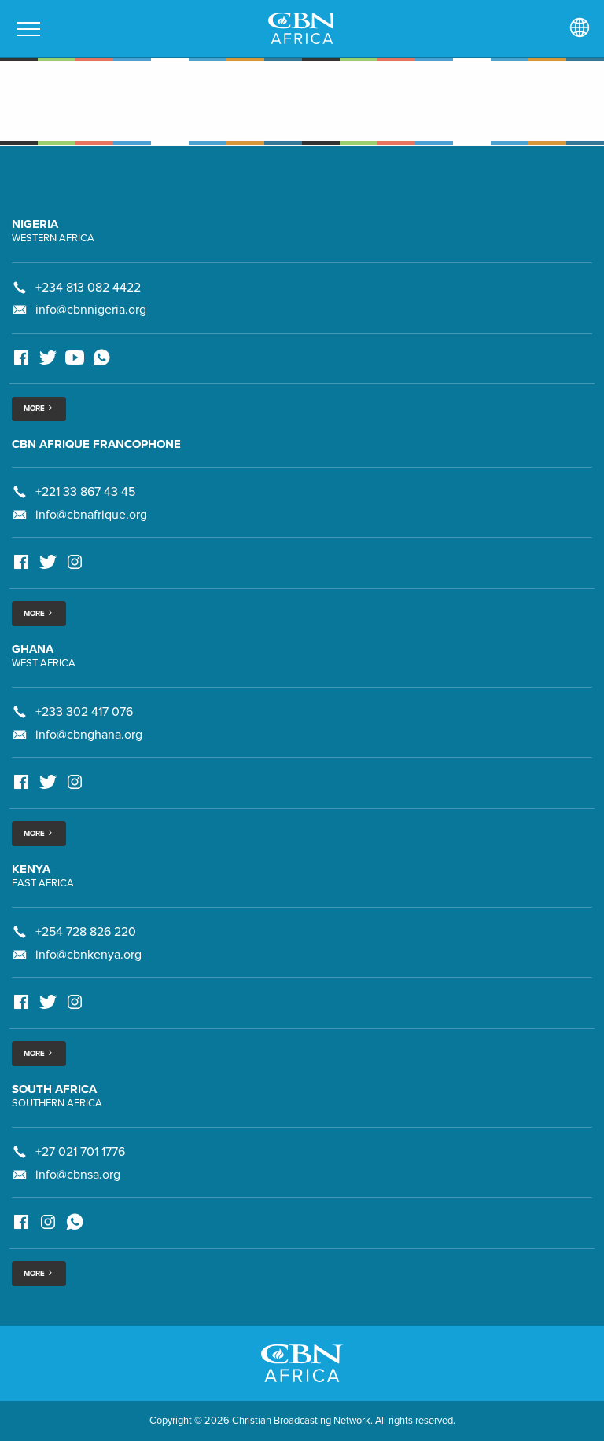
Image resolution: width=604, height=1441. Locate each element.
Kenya (31, 869)
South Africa (54, 1089)
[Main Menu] (28, 29)
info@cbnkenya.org (88, 954)
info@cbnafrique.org (91, 514)
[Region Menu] (579, 28)
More (35, 408)
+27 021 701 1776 (80, 1152)
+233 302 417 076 (84, 712)
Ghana (32, 649)
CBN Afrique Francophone (96, 444)
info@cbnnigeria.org (90, 309)
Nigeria (35, 224)
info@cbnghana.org (88, 734)
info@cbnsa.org (77, 1174)
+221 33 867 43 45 (85, 492)
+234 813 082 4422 (88, 287)
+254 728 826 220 (85, 932)
